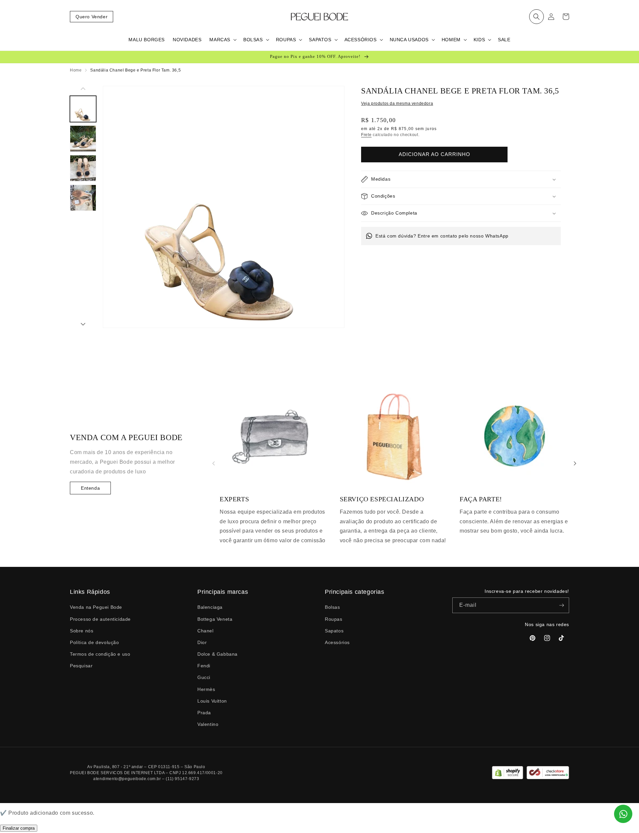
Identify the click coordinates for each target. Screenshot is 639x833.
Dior (202, 642)
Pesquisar (81, 665)
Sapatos (334, 630)
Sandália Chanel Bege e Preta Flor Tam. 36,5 (135, 70)
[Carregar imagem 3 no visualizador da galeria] (83, 168)
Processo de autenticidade (100, 619)
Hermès (206, 689)
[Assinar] (561, 605)
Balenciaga (210, 607)
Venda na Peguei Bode (96, 607)
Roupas (333, 619)
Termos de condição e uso (100, 654)
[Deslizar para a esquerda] (83, 89)
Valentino (207, 724)
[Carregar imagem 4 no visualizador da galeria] (83, 198)
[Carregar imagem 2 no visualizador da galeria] (83, 138)
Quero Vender (91, 16)
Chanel (205, 630)
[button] (536, 16)
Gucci (203, 677)
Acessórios (337, 642)
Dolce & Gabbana (217, 654)
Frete (366, 134)
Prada (204, 712)
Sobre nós (81, 630)
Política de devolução (94, 642)
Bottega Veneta (214, 619)
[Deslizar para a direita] (83, 324)
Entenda (90, 488)
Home (76, 70)
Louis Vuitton (212, 701)
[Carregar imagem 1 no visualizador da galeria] (83, 109)
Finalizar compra (19, 828)
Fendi (203, 665)
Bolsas (332, 607)
